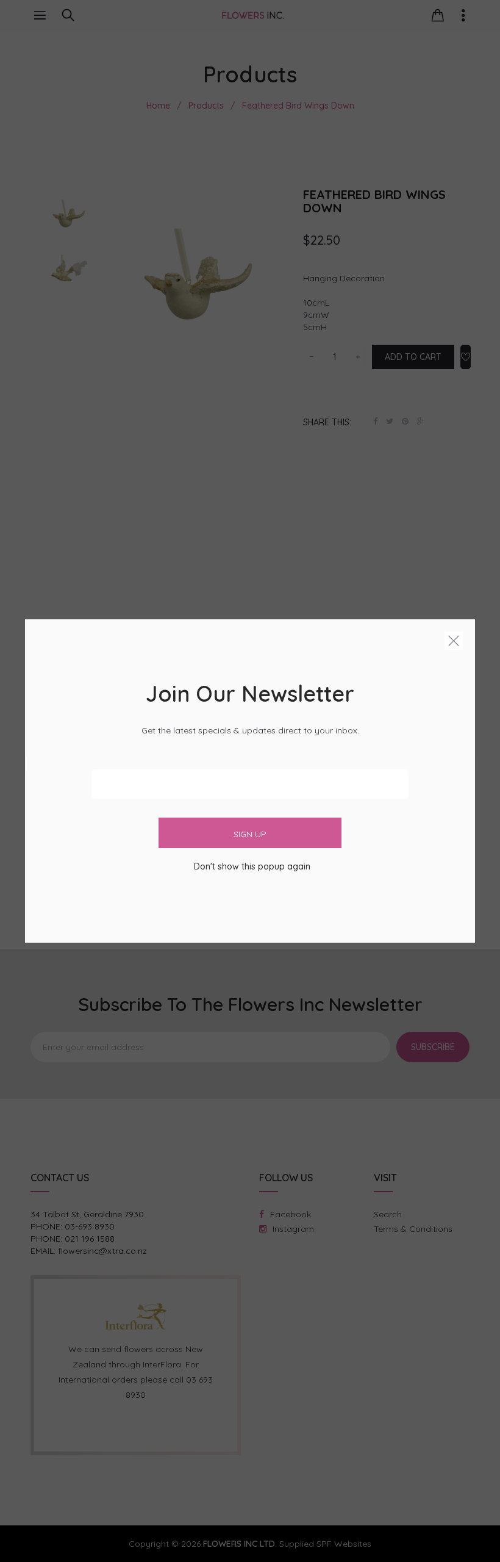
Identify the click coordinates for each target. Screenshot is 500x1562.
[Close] (454, 643)
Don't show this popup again (252, 866)
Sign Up (250, 834)
